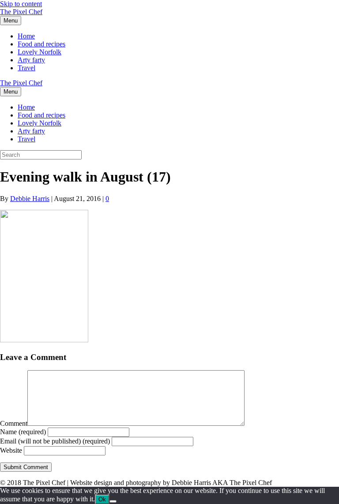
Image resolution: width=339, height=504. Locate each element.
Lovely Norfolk (39, 52)
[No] (113, 501)
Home (26, 36)
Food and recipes (41, 44)
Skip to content (21, 4)
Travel (26, 68)
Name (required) (23, 432)
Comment (13, 423)
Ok (102, 499)
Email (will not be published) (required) (55, 441)
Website (11, 450)
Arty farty (31, 60)
